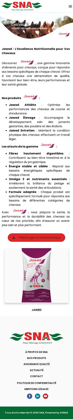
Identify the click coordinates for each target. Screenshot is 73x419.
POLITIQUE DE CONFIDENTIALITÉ (36, 383)
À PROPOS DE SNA (36, 352)
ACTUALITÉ (36, 370)
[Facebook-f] (29, 396)
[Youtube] (45, 396)
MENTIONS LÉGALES (36, 389)
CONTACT (36, 376)
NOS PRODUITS (36, 358)
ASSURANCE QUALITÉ (37, 364)
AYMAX (64, 412)
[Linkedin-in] (37, 396)
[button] (70, 6)
